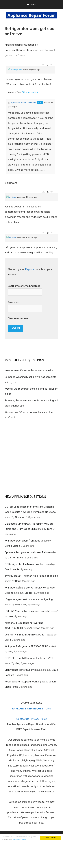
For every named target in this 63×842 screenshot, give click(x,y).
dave (10, 616)
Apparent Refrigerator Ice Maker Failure (27, 552)
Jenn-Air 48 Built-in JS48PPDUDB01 (25, 634)
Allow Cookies (51, 837)
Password (13, 302)
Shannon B (21, 517)
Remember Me (19, 318)
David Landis (12, 569)
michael (12, 197)
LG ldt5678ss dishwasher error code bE (27, 611)
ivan (10, 651)
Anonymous (16, 69)
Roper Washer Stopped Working (23, 681)
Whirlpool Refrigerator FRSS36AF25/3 (26, 646)
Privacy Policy (39, 718)
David (8, 639)
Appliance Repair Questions (20, 44)
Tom (49, 528)
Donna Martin (12, 545)
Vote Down (51, 65)
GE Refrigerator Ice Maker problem (24, 564)
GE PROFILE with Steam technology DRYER (29, 658)
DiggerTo (30, 592)
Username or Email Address (24, 285)
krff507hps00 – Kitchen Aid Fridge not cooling (31, 575)
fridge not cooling (30, 92)
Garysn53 (20, 604)
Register (30, 269)
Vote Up (43, 63)
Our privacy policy (19, 839)
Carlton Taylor (16, 557)
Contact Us (22, 718)
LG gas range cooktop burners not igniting (29, 599)
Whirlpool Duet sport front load (22, 540)
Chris (18, 581)
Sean (37, 628)
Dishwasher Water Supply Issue (23, 669)
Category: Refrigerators (18, 50)
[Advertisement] (31, 456)
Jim (17, 663)
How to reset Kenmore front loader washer (29, 370)
